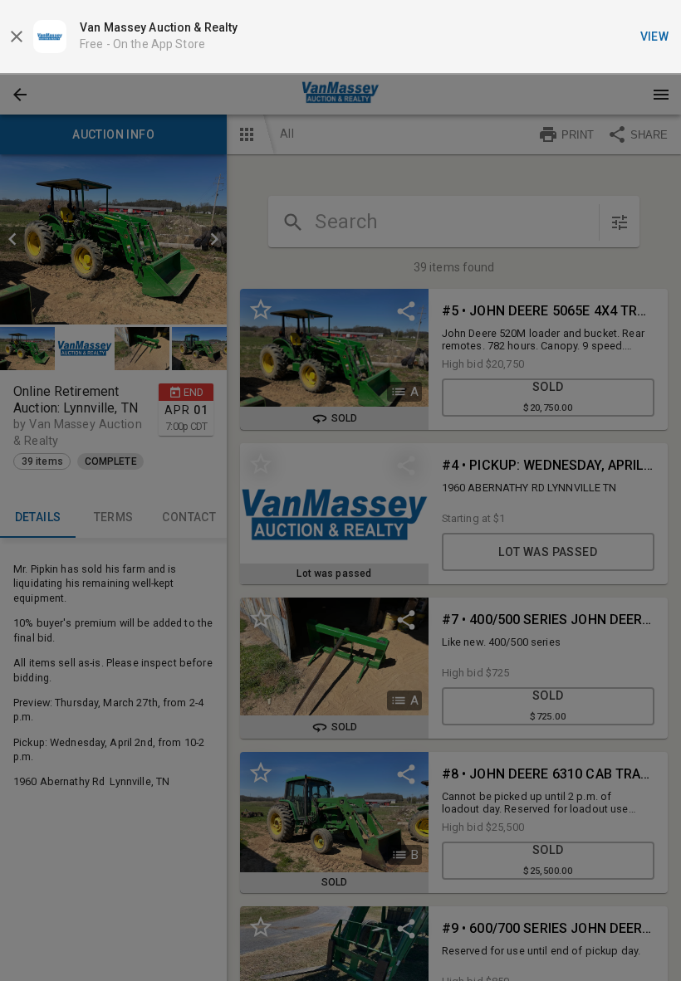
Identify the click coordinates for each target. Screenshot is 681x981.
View (654, 36)
